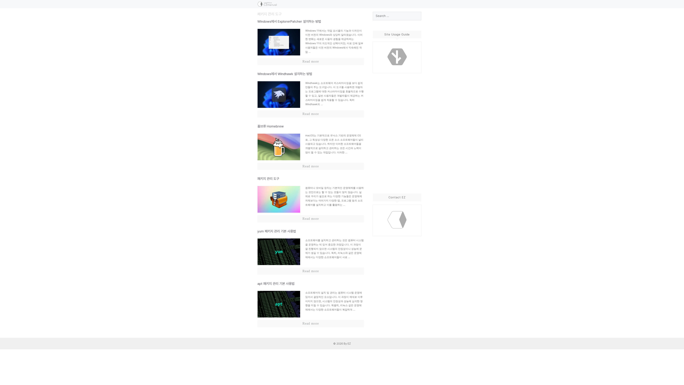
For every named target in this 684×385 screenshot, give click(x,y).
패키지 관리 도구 (268, 179)
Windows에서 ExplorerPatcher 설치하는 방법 (289, 21)
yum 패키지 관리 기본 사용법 (276, 231)
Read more (310, 61)
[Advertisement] (397, 129)
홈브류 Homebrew (270, 126)
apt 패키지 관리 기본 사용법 (275, 284)
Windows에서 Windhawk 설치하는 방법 (284, 74)
